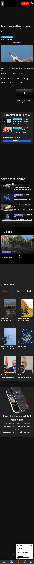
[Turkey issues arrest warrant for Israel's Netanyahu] (25, 367)
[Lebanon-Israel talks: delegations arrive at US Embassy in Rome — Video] (17, 247)
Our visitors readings (13, 179)
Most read (9, 284)
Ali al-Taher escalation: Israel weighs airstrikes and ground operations (8, 320)
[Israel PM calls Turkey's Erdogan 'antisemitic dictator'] (8, 367)
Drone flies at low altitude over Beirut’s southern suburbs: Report (8, 348)
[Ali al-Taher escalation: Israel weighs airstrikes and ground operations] (8, 310)
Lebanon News (18, 194)
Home (3, 562)
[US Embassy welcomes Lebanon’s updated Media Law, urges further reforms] (25, 339)
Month (28, 291)
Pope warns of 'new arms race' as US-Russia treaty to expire (23, 208)
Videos (8, 232)
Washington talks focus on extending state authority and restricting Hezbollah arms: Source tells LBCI (23, 218)
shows (25, 562)
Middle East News (17, 119)
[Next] (32, 247)
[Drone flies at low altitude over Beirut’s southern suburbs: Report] (8, 339)
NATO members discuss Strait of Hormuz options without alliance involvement (22, 123)
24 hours (6, 291)
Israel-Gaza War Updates (21, 183)
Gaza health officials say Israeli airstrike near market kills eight (23, 189)
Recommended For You (17, 115)
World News (18, 204)
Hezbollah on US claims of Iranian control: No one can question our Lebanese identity (24, 320)
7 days (18, 291)
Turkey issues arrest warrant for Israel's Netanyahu (24, 376)
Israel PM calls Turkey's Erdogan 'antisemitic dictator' (20, 131)
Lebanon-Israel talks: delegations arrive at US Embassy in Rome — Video (17, 256)
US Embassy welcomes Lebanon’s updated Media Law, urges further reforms (23, 198)
